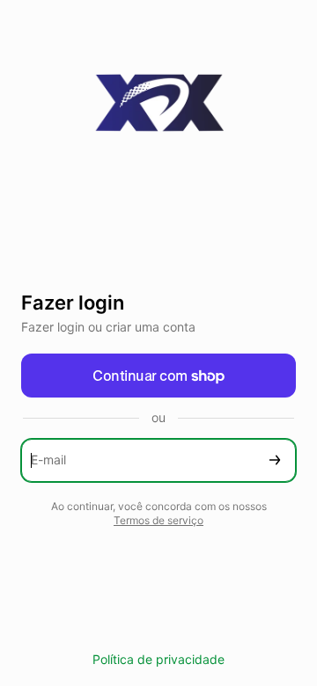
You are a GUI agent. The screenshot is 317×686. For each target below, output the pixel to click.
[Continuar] (275, 460)
